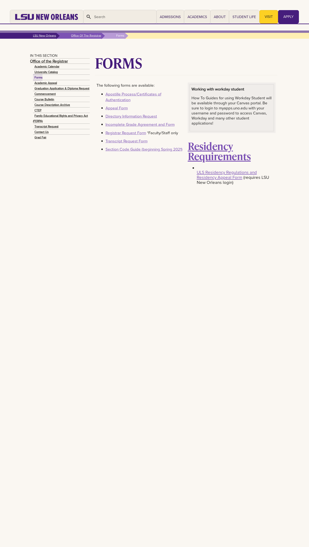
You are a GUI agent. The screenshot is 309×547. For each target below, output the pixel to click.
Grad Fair (40, 137)
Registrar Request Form (126, 132)
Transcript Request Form (127, 141)
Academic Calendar (46, 66)
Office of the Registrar (49, 61)
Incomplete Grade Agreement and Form (140, 124)
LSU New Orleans (44, 35)
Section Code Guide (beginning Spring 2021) (144, 149)
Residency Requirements (219, 151)
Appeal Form (117, 108)
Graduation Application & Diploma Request (61, 88)
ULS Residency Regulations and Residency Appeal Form (227, 174)
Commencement (45, 94)
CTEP (37, 110)
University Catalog (46, 72)
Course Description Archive (52, 105)
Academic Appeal (45, 83)
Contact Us (41, 132)
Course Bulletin (44, 99)
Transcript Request (46, 126)
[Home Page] (46, 17)
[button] (170, 17)
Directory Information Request (131, 116)
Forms (38, 77)
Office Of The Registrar (86, 35)
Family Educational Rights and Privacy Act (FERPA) (60, 118)
